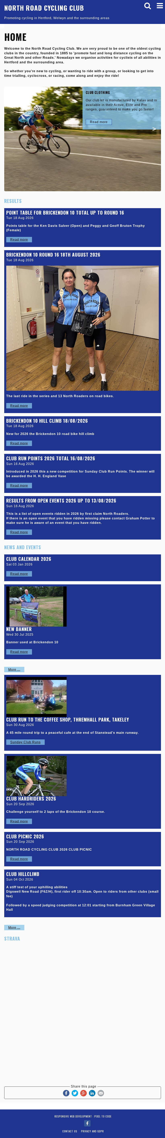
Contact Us (69, 1131)
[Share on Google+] (83, 1093)
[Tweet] (75, 1093)
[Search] (147, 5)
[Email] (101, 1093)
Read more (99, 122)
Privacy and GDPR (92, 1131)
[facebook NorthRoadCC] (87, 1123)
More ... (14, 669)
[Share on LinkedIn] (92, 1093)
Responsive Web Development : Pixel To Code (83, 1116)
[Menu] (160, 5)
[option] (82, 139)
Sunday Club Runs (25, 742)
